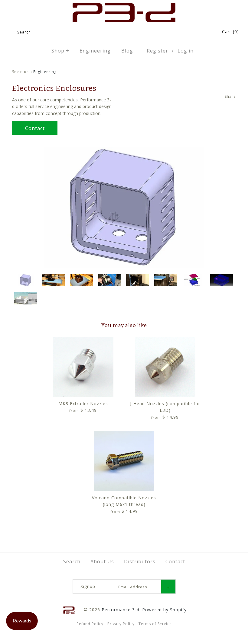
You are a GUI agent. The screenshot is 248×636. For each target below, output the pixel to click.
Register (157, 50)
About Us (102, 561)
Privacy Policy (121, 623)
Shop (60, 50)
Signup (87, 586)
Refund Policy (90, 623)
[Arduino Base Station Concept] (194, 281)
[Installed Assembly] (166, 281)
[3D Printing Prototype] (54, 281)
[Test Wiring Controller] (110, 281)
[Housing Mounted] (138, 281)
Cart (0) (230, 31)
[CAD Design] (124, 150)
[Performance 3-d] (124, 6)
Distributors (139, 561)
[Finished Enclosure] (82, 281)
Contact (35, 128)
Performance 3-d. (121, 609)
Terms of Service (155, 623)
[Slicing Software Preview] (26, 299)
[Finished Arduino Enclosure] (222, 281)
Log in (186, 50)
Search (71, 561)
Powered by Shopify (164, 609)
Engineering (95, 50)
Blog (127, 50)
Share (230, 96)
